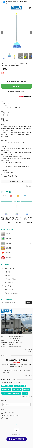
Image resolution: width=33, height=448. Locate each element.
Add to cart (16, 86)
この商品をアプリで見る (16, 181)
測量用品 (8, 248)
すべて (4, 196)
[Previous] (2, 32)
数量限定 (8, 257)
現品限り (8, 253)
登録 (28, 302)
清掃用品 (8, 243)
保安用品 (8, 234)
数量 (2, 73)
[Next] (31, 32)
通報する (29, 186)
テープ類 (8, 238)
